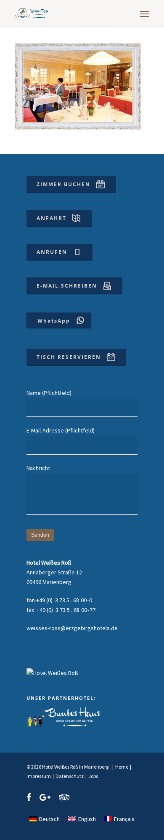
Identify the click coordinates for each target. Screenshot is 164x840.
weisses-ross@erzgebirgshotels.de (72, 628)
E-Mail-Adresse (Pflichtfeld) (60, 430)
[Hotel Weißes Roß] (52, 673)
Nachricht (38, 468)
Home (121, 767)
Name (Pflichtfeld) (48, 393)
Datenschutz (70, 776)
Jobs (93, 776)
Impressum (38, 776)
